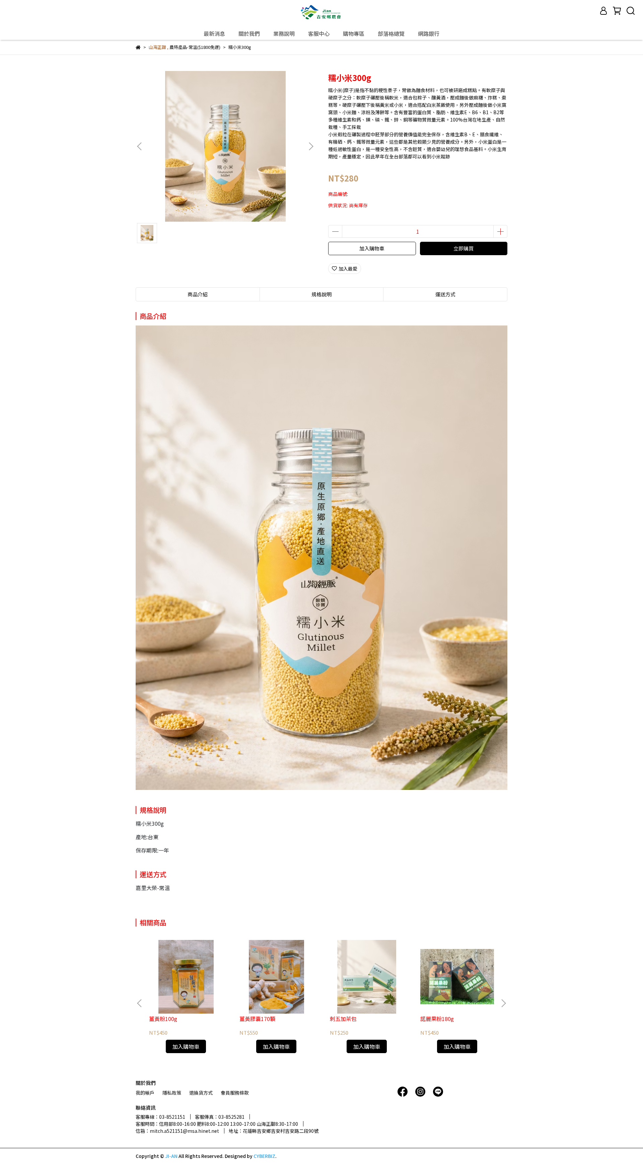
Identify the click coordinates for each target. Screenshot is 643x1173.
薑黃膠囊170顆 (257, 1018)
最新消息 (214, 33)
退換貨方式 (201, 1092)
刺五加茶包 (343, 1018)
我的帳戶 (145, 1092)
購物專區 (353, 33)
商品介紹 (198, 294)
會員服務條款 (235, 1092)
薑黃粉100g (163, 1018)
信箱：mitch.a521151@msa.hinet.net (177, 1130)
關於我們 (249, 33)
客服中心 (319, 33)
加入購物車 (371, 248)
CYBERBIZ (264, 1156)
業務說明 (284, 33)
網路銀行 (428, 33)
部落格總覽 (391, 33)
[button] (311, 146)
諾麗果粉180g (437, 1018)
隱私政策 (171, 1092)
